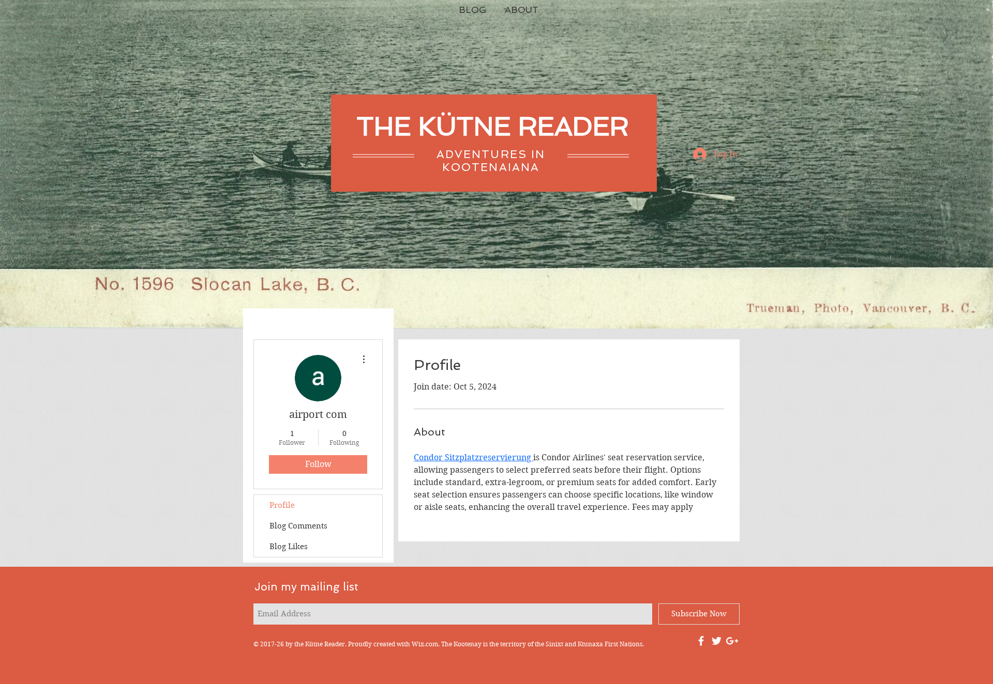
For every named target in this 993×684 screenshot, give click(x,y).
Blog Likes (288, 546)
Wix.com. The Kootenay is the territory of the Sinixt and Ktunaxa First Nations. (528, 644)
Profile (282, 505)
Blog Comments (298, 526)
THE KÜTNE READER (492, 126)
